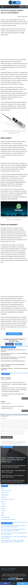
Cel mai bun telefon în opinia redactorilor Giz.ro (13, 361)
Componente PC (5, 492)
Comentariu (3, 418)
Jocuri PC (3, 504)
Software (3, 510)
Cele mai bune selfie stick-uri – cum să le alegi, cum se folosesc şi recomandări (13, 357)
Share (5, 583)
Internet (3, 501)
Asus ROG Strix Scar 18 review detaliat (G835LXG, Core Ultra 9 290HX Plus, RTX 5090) (13, 466)
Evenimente (4, 497)
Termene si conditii (5, 570)
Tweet (22, 583)
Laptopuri (3, 506)
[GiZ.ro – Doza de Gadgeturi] (14, 4)
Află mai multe (19, 578)
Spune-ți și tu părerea (14, 333)
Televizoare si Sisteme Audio (8, 519)
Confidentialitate (12, 568)
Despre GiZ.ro (4, 568)
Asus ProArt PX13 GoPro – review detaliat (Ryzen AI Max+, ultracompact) (13, 471)
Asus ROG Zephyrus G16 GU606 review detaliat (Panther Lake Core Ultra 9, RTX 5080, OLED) (12, 481)
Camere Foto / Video (6, 490)
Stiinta (2, 512)
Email (2, 433)
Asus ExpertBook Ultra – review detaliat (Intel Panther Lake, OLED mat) (12, 476)
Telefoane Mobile (5, 517)
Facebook (9, 344)
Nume (2, 430)
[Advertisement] (14, 279)
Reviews (3, 508)
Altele (2, 488)
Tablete (3, 515)
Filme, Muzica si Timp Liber (7, 499)
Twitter (18, 344)
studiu (4, 174)
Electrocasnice (4, 495)
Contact (12, 570)
